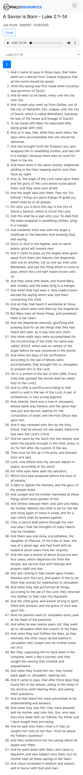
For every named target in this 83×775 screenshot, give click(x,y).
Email (9, 32)
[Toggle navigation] (74, 5)
